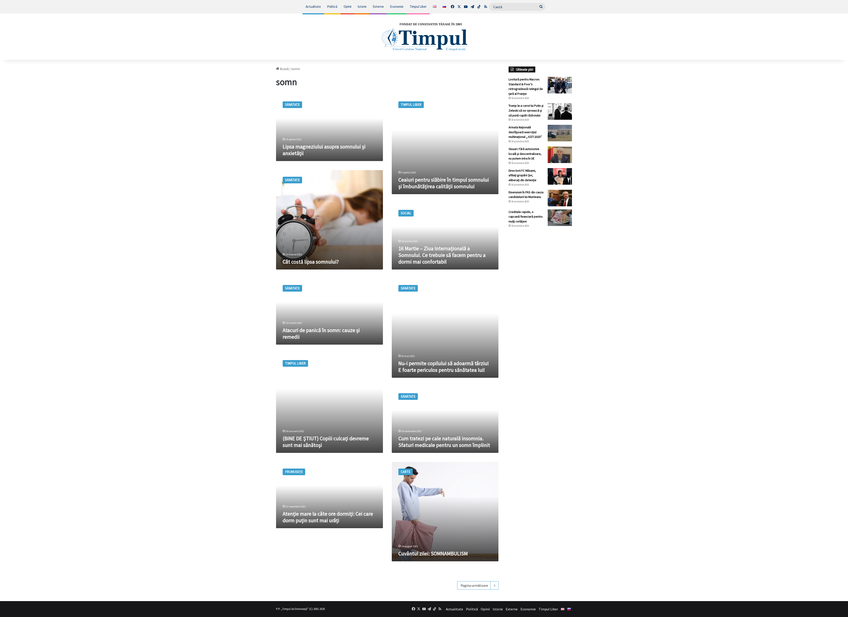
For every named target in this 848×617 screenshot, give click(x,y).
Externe (378, 6)
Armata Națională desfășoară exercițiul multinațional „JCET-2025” (525, 132)
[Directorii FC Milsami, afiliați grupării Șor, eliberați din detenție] (560, 176)
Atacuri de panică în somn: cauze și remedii (321, 333)
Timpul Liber (418, 6)
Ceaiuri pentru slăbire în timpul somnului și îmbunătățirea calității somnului (443, 183)
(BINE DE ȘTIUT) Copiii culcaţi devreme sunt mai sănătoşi (326, 441)
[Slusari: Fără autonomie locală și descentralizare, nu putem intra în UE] (560, 154)
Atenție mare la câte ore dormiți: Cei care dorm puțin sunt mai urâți (328, 517)
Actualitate (313, 6)
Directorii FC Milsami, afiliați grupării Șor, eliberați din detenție (522, 175)
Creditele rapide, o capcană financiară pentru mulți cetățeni (526, 216)
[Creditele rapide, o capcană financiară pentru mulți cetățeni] (560, 217)
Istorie (362, 6)
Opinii (347, 6)
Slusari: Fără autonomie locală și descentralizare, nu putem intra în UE (525, 153)
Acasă (284, 68)
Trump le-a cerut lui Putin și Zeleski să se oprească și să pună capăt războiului (526, 110)
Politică (332, 6)
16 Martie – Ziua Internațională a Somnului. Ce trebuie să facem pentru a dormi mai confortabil (442, 255)
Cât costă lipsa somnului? (311, 261)
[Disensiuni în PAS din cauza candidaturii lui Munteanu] (560, 198)
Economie (396, 6)
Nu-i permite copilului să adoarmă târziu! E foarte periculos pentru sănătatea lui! (443, 366)
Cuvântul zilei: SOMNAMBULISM (433, 553)
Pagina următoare (474, 585)
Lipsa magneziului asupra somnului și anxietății (324, 150)
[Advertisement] (540, 305)
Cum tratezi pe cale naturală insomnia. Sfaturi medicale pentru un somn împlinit (444, 441)
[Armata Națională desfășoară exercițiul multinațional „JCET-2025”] (560, 133)
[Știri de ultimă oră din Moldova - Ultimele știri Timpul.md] (424, 36)
